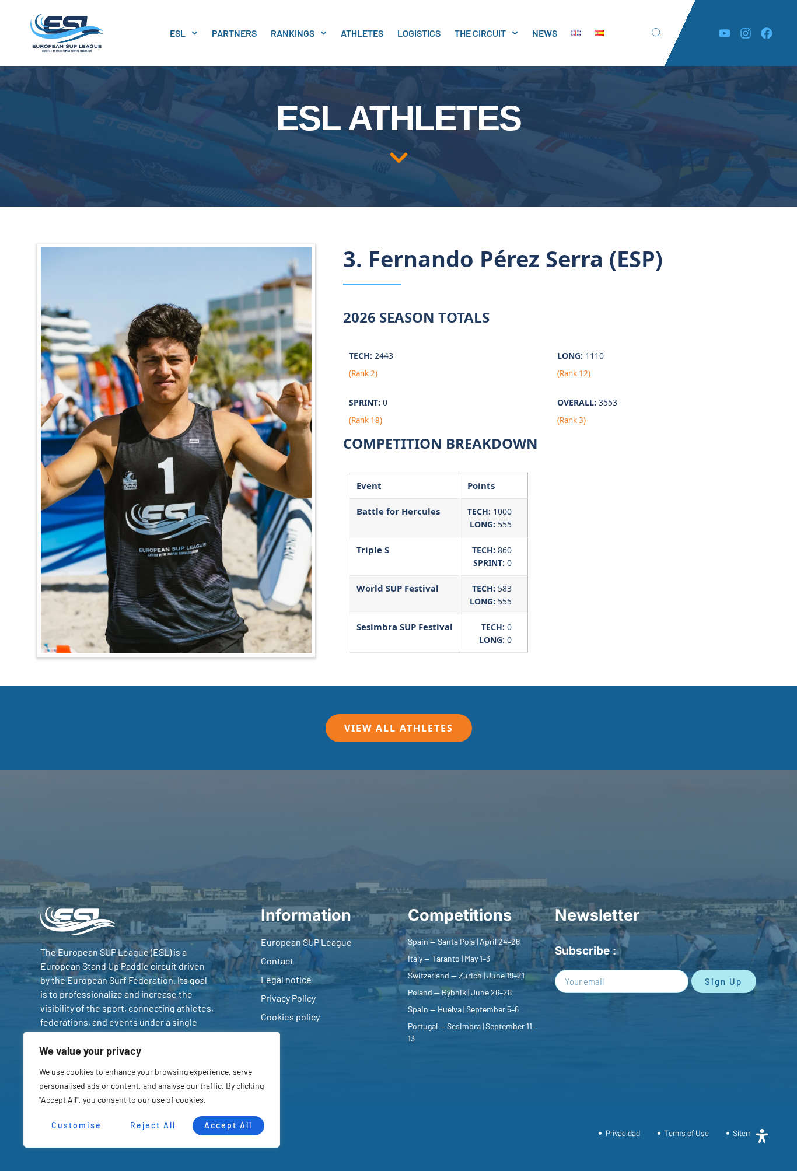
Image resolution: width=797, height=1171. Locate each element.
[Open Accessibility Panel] (762, 1136)
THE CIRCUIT (480, 33)
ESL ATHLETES (398, 118)
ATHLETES (362, 33)
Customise (76, 1125)
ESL (178, 33)
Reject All (153, 1125)
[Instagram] (745, 33)
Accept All (228, 1125)
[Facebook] (766, 33)
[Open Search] (656, 33)
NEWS (544, 33)
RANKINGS (292, 33)
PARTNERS (234, 33)
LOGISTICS (419, 33)
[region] (151, 1090)
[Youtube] (724, 33)
